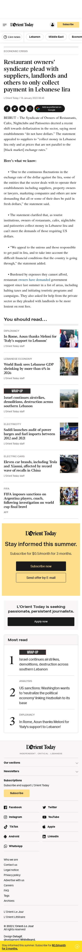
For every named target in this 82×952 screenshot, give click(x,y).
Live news (13, 36)
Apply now (41, 621)
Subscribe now (41, 566)
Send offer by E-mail (41, 578)
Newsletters (11, 771)
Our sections (12, 762)
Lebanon (34, 36)
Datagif (17, 936)
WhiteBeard (27, 939)
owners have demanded (34, 279)
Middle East (56, 36)
